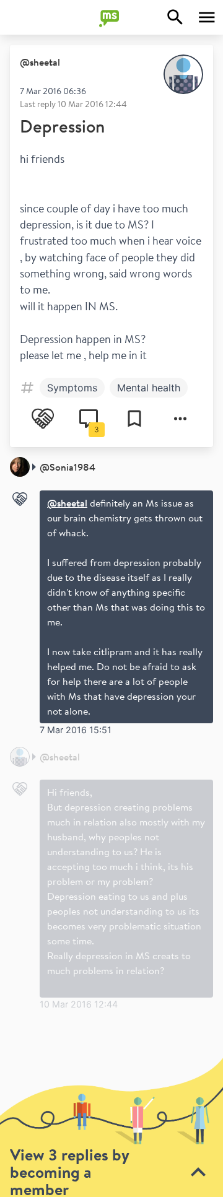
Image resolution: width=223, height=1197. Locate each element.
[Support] (42, 418)
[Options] (180, 418)
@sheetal (40, 62)
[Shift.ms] (111, 17)
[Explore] (175, 17)
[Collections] (134, 418)
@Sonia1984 (67, 467)
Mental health (148, 387)
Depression (62, 126)
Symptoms (72, 387)
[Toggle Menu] (207, 17)
